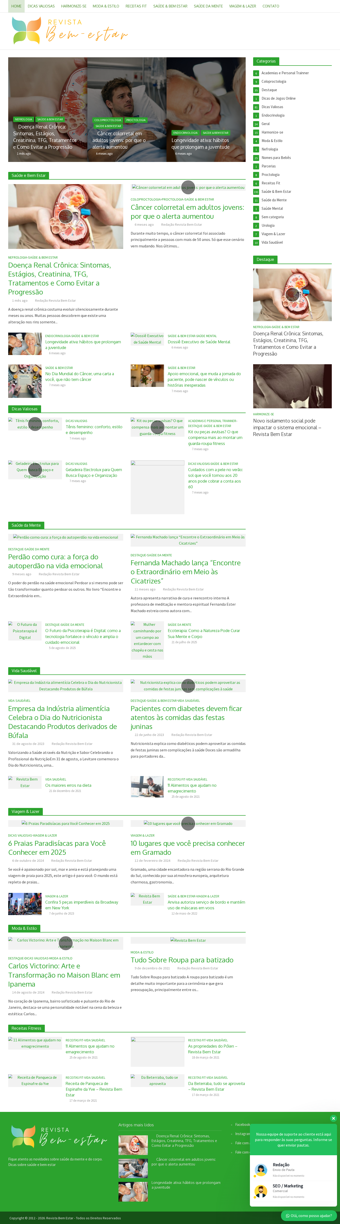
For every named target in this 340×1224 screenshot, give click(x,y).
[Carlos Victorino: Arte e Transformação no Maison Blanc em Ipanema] (65, 942)
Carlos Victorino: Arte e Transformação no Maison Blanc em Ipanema (64, 974)
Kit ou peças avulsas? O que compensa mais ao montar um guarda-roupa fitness (215, 437)
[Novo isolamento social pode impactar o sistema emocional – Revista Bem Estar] (292, 386)
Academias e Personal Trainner (212, 421)
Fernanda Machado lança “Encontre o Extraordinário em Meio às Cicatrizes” (186, 571)
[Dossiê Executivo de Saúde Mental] (147, 338)
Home (16, 6)
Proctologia (136, 120)
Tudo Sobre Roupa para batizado (182, 959)
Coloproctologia (107, 120)
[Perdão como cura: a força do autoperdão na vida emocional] (65, 536)
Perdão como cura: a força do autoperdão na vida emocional (55, 561)
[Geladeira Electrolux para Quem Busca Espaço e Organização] (35, 469)
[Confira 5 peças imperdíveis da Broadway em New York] (25, 903)
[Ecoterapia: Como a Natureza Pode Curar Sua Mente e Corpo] (147, 640)
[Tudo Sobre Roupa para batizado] (188, 939)
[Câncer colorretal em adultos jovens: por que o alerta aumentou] (155, 109)
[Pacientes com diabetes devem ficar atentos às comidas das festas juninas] (188, 685)
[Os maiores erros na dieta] (25, 782)
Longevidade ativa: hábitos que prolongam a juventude (200, 143)
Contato (271, 6)
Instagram (243, 1133)
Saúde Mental (206, 336)
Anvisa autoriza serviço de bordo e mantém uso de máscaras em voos (206, 905)
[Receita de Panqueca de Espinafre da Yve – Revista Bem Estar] (35, 1080)
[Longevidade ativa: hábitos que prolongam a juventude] (235, 109)
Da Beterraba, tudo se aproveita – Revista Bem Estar (216, 1086)
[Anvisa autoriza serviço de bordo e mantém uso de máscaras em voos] (147, 898)
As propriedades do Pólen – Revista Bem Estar (212, 1049)
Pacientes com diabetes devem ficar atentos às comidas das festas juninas (186, 717)
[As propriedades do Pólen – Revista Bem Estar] (157, 1051)
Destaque (195, 426)
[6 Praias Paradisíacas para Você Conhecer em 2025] (66, 823)
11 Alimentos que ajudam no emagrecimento (192, 788)
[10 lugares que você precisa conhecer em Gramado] (188, 823)
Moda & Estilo (106, 6)
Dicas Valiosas (41, 6)
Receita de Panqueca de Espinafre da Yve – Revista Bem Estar (94, 1089)
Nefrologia (23, 119)
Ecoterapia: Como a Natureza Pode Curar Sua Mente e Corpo (204, 633)
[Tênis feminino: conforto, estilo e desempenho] (35, 423)
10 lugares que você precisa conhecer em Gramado (188, 848)
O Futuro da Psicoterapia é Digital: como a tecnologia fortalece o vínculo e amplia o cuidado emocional (83, 636)
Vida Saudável (19, 701)
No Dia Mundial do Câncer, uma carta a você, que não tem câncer (79, 376)
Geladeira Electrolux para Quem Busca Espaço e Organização (94, 472)
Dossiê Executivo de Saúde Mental (199, 341)
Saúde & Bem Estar (170, 6)
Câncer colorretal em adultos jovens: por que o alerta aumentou (119, 140)
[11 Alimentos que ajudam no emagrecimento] (147, 786)
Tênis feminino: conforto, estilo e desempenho (94, 429)
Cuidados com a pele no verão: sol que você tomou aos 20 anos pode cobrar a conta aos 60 (215, 478)
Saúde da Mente (208, 6)
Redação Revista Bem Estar (55, 300)
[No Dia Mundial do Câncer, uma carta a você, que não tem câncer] (25, 380)
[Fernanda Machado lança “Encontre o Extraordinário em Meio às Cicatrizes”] (188, 539)
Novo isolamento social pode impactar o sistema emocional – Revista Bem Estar (287, 427)
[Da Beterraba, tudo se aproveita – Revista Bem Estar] (157, 1080)
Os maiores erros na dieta (68, 785)
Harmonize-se (73, 6)
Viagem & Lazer (242, 6)
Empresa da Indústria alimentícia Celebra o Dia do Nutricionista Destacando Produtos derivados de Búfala (62, 722)
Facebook (242, 1124)
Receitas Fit (136, 6)
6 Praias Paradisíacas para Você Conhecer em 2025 (57, 848)
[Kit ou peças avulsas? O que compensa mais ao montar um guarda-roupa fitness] (157, 426)
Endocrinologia (185, 133)
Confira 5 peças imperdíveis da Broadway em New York (81, 905)
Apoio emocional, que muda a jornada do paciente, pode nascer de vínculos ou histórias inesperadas (204, 379)
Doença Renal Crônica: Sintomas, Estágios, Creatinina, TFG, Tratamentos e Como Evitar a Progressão (45, 137)
